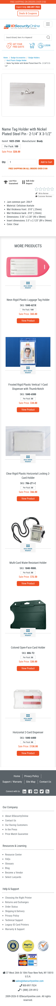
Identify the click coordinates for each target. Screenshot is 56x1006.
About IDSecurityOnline (16, 816)
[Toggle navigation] (48, 24)
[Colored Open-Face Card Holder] (28, 614)
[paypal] (13, 945)
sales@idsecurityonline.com (30, 980)
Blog (7, 868)
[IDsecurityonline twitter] (41, 791)
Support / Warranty (12, 781)
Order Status (11, 906)
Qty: (4, 162)
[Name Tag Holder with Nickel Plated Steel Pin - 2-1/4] (28, 95)
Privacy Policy (31, 776)
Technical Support (14, 920)
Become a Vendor (14, 872)
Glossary (9, 863)
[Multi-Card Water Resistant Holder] (28, 529)
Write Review (43, 193)
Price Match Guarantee (16, 834)
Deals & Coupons (28, 13)
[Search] (48, 37)
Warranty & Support (15, 929)
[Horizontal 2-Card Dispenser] (28, 699)
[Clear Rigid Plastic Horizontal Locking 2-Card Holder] (28, 440)
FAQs (7, 859)
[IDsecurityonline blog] (47, 791)
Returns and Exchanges (17, 902)
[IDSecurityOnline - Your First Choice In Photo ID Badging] (22, 27)
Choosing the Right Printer (18, 897)
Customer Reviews (45, 196)
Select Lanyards (13, 877)
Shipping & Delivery (15, 911)
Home (17, 776)
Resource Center (13, 854)
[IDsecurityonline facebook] (30, 791)
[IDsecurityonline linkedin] (24, 791)
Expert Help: (28, 7)
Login (47, 45)
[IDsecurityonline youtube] (36, 791)
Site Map (30, 781)
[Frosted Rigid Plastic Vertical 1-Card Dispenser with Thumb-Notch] (28, 351)
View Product (28, 320)
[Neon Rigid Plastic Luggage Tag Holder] (28, 267)
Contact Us (45, 781)
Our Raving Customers (16, 825)
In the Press (11, 829)
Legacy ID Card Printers (17, 924)
